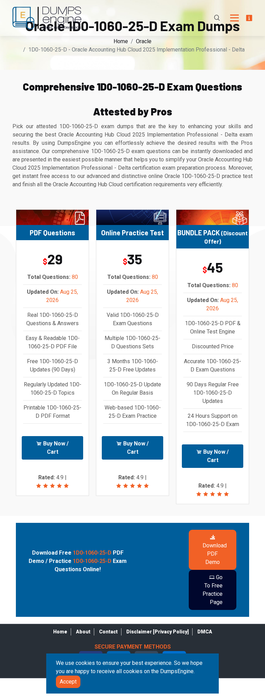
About (83, 631)
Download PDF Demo (215, 553)
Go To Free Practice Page (213, 589)
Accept (68, 681)
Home (121, 41)
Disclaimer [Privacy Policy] (157, 631)
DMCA (204, 631)
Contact (108, 631)
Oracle (143, 41)
